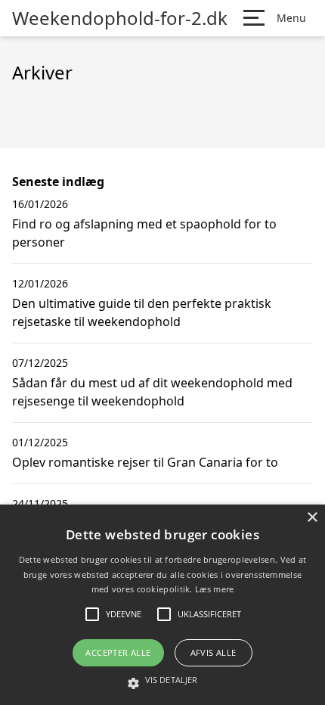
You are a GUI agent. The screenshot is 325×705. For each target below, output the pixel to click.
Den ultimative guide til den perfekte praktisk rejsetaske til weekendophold (141, 312)
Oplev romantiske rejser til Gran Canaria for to (145, 462)
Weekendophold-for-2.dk (120, 18)
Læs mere (214, 589)
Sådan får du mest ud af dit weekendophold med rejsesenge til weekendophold (152, 391)
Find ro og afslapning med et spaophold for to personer (144, 233)
